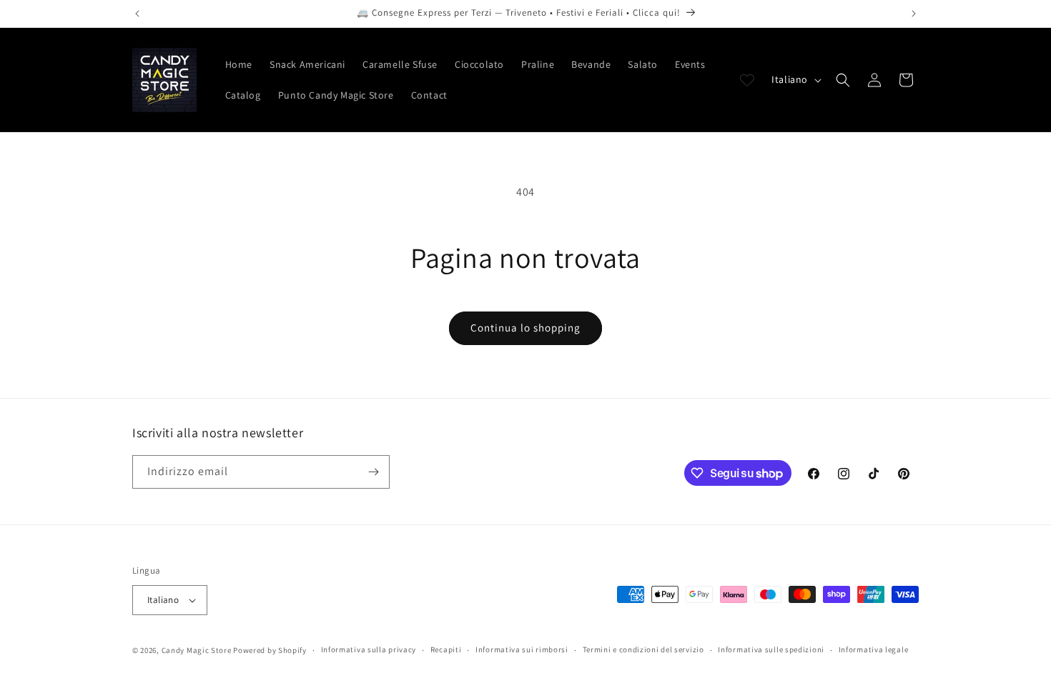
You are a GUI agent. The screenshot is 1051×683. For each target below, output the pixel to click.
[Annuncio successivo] (913, 13)
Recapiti (446, 649)
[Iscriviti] (373, 472)
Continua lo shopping (525, 327)
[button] (843, 80)
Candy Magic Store (197, 650)
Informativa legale (874, 649)
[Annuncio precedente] (137, 13)
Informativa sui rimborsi (521, 649)
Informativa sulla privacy (369, 649)
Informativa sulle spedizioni (771, 649)
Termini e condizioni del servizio (643, 649)
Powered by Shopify (270, 650)
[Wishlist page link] (747, 80)
